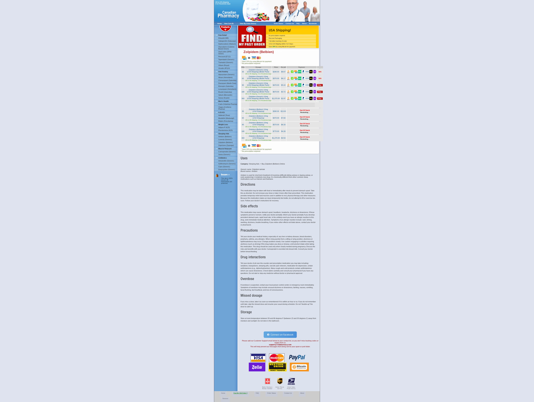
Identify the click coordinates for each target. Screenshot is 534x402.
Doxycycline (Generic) (226, 170)
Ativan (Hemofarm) (225, 77)
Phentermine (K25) (225, 130)
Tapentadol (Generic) (226, 60)
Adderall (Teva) (224, 115)
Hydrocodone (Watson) (227, 44)
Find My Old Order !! (240, 393)
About (304, 23)
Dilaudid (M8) (223, 38)
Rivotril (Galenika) (225, 92)
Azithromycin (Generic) (227, 164)
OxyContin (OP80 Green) (225, 53)
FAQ (298, 23)
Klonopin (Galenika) (225, 86)
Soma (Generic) (224, 155)
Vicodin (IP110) (224, 68)
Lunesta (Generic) (225, 140)
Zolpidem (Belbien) (225, 142)
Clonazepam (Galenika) (227, 80)
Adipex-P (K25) (224, 127)
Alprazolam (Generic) (226, 75)
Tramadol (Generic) (225, 62)
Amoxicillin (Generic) (226, 161)
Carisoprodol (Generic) (227, 152)
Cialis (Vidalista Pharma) (227, 104)
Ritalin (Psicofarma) (225, 121)
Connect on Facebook (282, 334)
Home (219, 23)
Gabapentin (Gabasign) (227, 41)
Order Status (278, 23)
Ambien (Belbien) (225, 137)
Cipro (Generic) (224, 167)
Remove (225, 398)
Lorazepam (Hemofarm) (227, 89)
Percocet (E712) (224, 57)
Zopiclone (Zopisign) (226, 145)
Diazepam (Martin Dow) (227, 83)
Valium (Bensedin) (225, 95)
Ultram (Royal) (223, 65)
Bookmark (313, 23)
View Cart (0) (228, 23)
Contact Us (290, 23)
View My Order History (248, 23)
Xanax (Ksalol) (223, 98)
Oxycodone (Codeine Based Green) (226, 48)
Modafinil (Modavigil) (226, 118)
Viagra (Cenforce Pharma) (224, 108)
